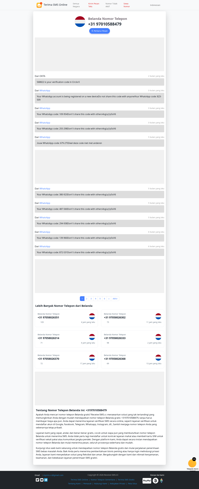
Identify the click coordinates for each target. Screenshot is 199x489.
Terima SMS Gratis (126, 479)
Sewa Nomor (127, 5)
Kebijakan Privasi (117, 483)
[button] (154, 5)
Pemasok (87, 483)
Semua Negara (76, 5)
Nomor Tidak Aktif (111, 5)
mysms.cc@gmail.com (53, 475)
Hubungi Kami (100, 483)
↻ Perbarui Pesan (100, 31)
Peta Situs (132, 483)
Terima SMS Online (79, 479)
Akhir (115, 298)
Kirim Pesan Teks (93, 5)
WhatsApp (45, 90)
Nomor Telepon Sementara (103, 479)
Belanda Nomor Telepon (107, 18)
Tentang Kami (74, 483)
